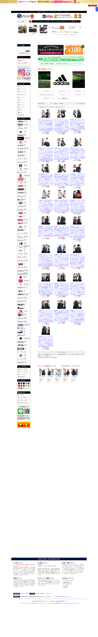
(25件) (48, 269)
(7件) (64, 134)
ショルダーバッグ (77, 91)
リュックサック (46, 91)
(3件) (79, 133)
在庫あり (56, 103)
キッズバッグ (77, 94)
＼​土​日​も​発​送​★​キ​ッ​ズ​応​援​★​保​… (58, 377)
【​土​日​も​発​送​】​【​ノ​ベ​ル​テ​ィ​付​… (42, 377)
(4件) (79, 296)
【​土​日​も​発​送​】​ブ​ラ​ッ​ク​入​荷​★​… (66, 377)
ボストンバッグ (62, 91)
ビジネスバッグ (46, 98)
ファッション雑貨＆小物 (62, 98)
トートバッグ (62, 94)
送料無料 (61, 103)
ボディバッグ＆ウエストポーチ (46, 94)
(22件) (79, 241)
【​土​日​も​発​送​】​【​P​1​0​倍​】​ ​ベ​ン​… (74, 377)
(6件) (48, 296)
